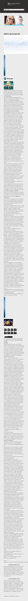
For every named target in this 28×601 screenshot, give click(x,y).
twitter (12, 596)
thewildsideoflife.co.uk (14, 564)
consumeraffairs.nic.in (14, 578)
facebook (6, 596)
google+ (17, 596)
